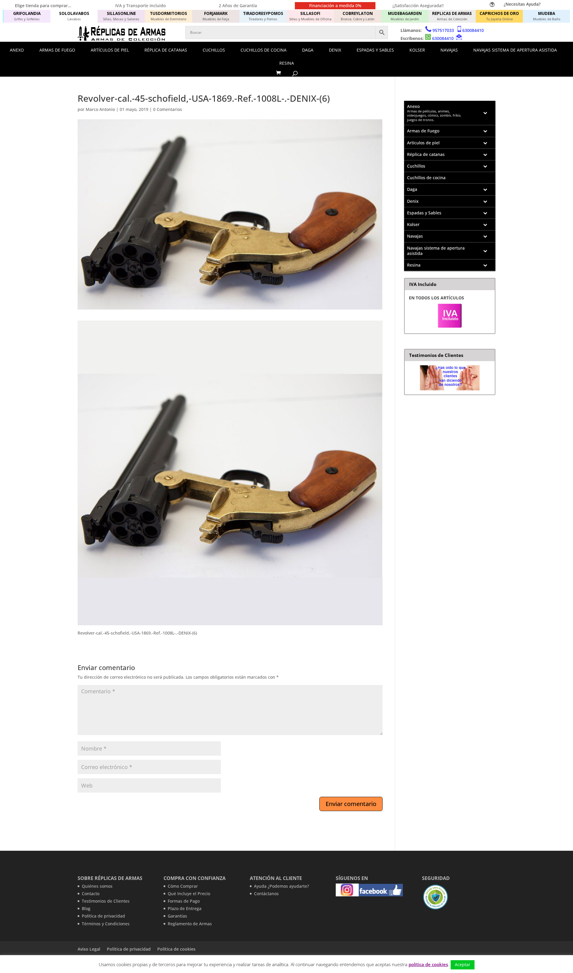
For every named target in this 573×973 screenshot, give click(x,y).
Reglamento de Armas (190, 923)
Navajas (449, 50)
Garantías (177, 916)
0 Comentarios (167, 109)
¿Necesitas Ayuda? (522, 4)
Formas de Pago (184, 901)
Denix (335, 50)
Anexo (17, 50)
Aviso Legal (89, 949)
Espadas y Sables (375, 50)
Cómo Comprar (183, 886)
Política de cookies (176, 949)
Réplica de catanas (165, 50)
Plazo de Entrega (184, 908)
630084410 (473, 30)
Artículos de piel (110, 50)
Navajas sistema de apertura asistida (515, 50)
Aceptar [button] (462, 964)
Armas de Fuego (57, 50)
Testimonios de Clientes (106, 901)
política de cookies (428, 964)
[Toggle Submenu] (485, 113)
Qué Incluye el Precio (189, 893)
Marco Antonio (100, 109)
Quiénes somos (97, 886)
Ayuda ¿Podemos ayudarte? (281, 886)
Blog (86, 908)
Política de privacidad (103, 916)
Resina (286, 63)
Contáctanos (266, 893)
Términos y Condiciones (106, 923)
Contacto (90, 893)
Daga (307, 50)
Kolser (417, 50)
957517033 (443, 30)
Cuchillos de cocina (263, 50)
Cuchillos (214, 50)
